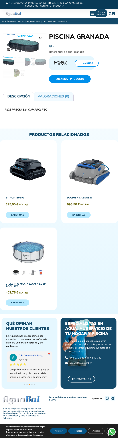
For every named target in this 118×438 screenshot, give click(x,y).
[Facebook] (113, 398)
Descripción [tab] (18, 96)
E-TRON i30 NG (15, 197)
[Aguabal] (13, 14)
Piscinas (12, 21)
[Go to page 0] (24, 384)
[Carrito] (113, 13)
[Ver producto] (28, 169)
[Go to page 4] (34, 384)
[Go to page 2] (29, 384)
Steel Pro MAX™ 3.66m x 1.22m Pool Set (26, 285)
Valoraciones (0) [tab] (53, 96)
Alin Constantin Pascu (31, 355)
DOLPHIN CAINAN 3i (79, 197)
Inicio (4, 21)
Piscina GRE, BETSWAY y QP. (32, 21)
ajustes (39, 435)
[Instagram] (107, 398)
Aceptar (58, 430)
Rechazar (77, 430)
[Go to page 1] (27, 384)
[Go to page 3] (32, 384)
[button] (92, 13)
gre (52, 45)
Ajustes (96, 430)
